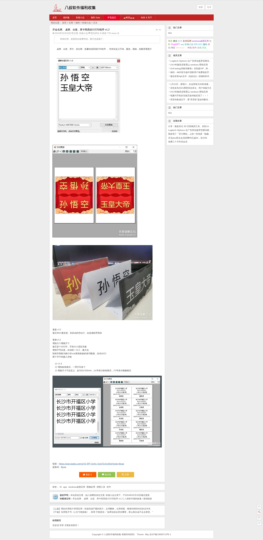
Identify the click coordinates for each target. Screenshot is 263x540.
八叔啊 (91, 495)
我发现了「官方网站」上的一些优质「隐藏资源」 (191, 134)
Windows (180, 47)
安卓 (180, 41)
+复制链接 (147, 498)
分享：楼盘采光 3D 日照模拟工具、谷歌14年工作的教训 (194, 126)
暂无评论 (95, 33)
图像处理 (91, 487)
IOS (196, 44)
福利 (77, 22)
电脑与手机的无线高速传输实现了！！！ (189, 95)
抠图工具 (101, 487)
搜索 (201, 7)
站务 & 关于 (146, 17)
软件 (109, 487)
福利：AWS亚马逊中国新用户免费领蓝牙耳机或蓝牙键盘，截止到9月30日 (205, 72)
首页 (55, 17)
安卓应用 (187, 41)
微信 (175, 41)
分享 (127, 474)
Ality (147, 534)
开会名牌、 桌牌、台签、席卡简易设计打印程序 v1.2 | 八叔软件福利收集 (107, 498)
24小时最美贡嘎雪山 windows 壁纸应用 (189, 64)
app (65, 487)
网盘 (170, 41)
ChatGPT (175, 44)
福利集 (66, 17)
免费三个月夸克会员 (177, 141)
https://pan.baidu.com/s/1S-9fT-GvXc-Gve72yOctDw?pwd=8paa (91, 463)
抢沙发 (108, 474)
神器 (190, 47)
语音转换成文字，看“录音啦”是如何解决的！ (191, 99)
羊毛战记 (111, 17)
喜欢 (89, 474)
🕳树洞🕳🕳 (129, 17)
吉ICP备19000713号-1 (160, 534)
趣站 (205, 44)
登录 (209, 7)
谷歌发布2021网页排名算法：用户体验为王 (190, 88)
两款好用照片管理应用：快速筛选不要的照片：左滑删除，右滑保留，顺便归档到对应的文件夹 (106, 508)
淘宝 (173, 47)
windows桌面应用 (76, 487)
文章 (71, 22)
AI (61, 487)
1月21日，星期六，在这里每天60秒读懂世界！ (192, 84)
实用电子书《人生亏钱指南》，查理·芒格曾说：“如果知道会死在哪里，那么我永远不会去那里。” (107, 512)
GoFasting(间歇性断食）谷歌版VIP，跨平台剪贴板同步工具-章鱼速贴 (203, 68)
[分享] (259, 512)
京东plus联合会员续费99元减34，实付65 (187, 138)
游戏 (199, 47)
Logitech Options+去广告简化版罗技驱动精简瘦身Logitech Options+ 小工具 (206, 61)
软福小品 (80, 17)
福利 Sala (95, 17)
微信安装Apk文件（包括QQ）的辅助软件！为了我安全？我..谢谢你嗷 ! (203, 76)
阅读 (204, 47)
